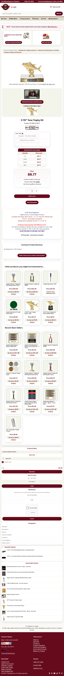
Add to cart (32, 196)
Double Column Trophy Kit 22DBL (15, 616)
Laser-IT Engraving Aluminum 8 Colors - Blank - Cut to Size (21, 611)
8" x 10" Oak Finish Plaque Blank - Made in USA (18, 588)
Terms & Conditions (7, 534)
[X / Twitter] (62, 673)
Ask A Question (32, 202)
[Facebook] (49, 673)
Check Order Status (7, 667)
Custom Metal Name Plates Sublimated (12, 346)
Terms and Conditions (39, 647)
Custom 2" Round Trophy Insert (13, 374)
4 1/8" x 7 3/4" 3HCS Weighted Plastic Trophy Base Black (20, 550)
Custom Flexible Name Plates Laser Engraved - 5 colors (32, 346)
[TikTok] (57, 673)
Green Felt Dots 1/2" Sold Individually (13, 313)
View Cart (8, 458)
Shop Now (4, 526)
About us (36, 640)
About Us (4, 532)
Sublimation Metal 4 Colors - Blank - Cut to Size (49, 403)
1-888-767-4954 (29, 1)
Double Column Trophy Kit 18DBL (32, 284)
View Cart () (56, 7)
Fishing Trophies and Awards (12, 52)
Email (32, 499)
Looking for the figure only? (32, 106)
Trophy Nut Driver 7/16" (50, 284)
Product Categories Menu (9, 451)
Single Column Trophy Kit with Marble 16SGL (13, 402)
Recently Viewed (10, 547)
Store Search (5, 529)
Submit (32, 518)
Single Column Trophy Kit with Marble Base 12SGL (19, 577)
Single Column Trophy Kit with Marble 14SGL (50, 374)
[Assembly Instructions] (32, 94)
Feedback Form (37, 668)
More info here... (53, 27)
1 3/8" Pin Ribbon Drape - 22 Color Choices (17, 583)
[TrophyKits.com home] (5, 7)
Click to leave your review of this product (32, 255)
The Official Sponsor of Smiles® (10, 1)
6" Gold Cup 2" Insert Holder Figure (15, 605)
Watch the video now (48, 84)
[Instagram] (51, 673)
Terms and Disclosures (8, 653)
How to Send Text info (40, 649)
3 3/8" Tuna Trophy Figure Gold (30, 313)
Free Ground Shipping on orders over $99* (50, 1)
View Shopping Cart (7, 671)
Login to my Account (7, 663)
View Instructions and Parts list (32, 102)
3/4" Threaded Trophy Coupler (14, 600)
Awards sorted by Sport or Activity (48, 50)
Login (32, 486)
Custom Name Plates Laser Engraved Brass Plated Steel (20, 572)
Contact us (36, 643)
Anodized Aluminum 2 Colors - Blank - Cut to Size (19, 566)
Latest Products (6, 543)
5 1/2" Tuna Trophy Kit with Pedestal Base (49, 313)
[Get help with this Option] (22, 133)
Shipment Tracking (6, 665)
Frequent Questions (39, 645)
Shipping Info (5, 662)
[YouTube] (54, 673)
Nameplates (54, 18)
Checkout (32, 471)
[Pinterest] (59, 673)
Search (59, 13)
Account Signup (6, 540)
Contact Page (37, 665)
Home (5, 18)
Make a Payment (6, 669)
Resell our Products (39, 651)
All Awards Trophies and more (28, 50)
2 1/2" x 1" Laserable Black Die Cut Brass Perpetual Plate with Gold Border (25, 556)
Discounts (36, 641)
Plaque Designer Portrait (13, 594)
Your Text (18, 133)
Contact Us (4, 537)
